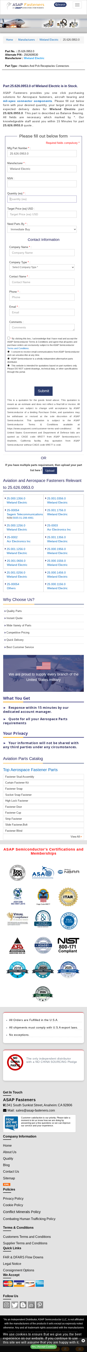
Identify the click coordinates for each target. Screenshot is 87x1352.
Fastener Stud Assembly (19, 776)
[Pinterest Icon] (39, 1304)
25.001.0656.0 (16, 560)
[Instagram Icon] (6, 1304)
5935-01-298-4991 (23, 517)
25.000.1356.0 (16, 498)
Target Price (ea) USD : (21, 208)
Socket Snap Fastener (18, 794)
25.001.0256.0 (16, 572)
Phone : (14, 291)
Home (10, 39)
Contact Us (11, 1171)
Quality (8, 1158)
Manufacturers (26, 39)
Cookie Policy (13, 1205)
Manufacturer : (16, 163)
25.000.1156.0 (56, 584)
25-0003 (52, 525)
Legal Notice (12, 1263)
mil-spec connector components (27, 101)
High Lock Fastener (16, 800)
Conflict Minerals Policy (22, 1212)
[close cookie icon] (83, 1341)
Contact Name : (19, 276)
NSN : (10, 178)
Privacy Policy (13, 1198)
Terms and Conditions (18, 348)
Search (61, 4)
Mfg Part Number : (19, 148)
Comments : (16, 322)
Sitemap (9, 1178)
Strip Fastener (13, 818)
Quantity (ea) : (16, 193)
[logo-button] (27, 6)
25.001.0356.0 (56, 498)
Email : (14, 306)
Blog (6, 1165)
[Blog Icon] (23, 1304)
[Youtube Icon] (31, 1304)
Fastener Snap (13, 788)
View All (76, 836)
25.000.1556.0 (56, 560)
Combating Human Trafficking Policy (29, 1219)
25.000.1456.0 (56, 572)
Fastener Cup (13, 812)
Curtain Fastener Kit (17, 782)
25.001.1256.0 (16, 549)
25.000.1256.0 (16, 525)
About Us (9, 1152)
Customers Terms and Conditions (27, 1236)
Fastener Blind (13, 830)
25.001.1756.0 (56, 510)
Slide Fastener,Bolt (16, 824)
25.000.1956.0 (56, 549)
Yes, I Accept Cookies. (44, 1346)
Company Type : (19, 262)
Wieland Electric (48, 39)
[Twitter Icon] (14, 1304)
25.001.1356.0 (56, 537)
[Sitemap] (8, 1184)
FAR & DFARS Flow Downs (23, 1257)
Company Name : (20, 247)
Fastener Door (13, 806)
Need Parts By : (17, 223)
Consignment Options (18, 1270)
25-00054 (13, 510)
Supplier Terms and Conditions (25, 1243)
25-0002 (12, 537)
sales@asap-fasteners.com (35, 1110)
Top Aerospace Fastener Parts (30, 769)
